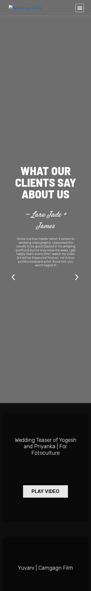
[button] (79, 8)
